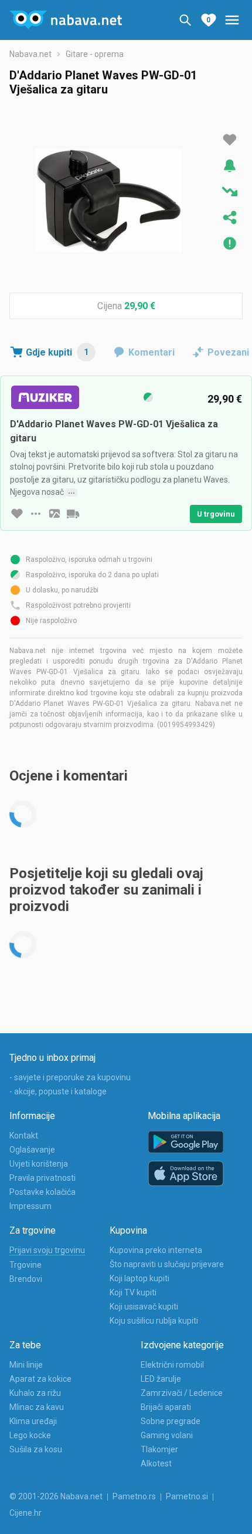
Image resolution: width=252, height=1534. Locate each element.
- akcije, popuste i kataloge (58, 1091)
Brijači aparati (166, 1407)
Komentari (151, 352)
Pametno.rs (134, 1496)
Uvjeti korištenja (38, 1163)
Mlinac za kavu (36, 1407)
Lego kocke (30, 1435)
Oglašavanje (32, 1149)
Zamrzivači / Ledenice (182, 1393)
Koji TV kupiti (133, 1292)
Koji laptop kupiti (139, 1278)
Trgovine (25, 1265)
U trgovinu (216, 514)
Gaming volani (167, 1435)
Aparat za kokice (40, 1379)
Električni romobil (172, 1364)
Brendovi (25, 1279)
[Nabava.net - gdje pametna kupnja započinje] (65, 20)
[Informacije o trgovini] (36, 514)
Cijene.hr (25, 1513)
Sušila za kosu (35, 1449)
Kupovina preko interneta (156, 1250)
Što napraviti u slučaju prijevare (167, 1264)
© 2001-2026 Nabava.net (56, 1496)
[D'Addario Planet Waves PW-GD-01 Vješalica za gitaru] (108, 200)
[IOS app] (186, 1174)
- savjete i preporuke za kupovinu (70, 1077)
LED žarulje (161, 1379)
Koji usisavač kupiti (144, 1306)
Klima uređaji (33, 1421)
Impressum (30, 1206)
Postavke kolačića (42, 1192)
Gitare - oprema (95, 54)
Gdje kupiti (57, 352)
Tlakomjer (159, 1449)
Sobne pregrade (170, 1421)
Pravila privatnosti (42, 1178)
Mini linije (26, 1364)
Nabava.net (30, 54)
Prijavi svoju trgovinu (47, 1250)
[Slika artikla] (54, 514)
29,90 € (139, 306)
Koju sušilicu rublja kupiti (154, 1320)
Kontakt (23, 1135)
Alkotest (156, 1463)
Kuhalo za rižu (35, 1393)
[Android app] (186, 1142)
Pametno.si (187, 1496)
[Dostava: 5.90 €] (73, 514)
